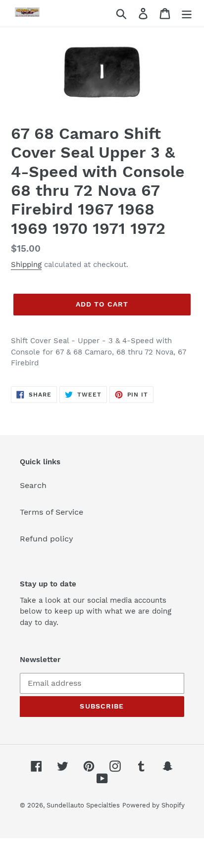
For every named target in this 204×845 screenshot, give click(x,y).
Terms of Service (51, 512)
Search (33, 485)
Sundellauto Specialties (83, 805)
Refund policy (46, 538)
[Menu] (187, 13)
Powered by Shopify (153, 805)
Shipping (26, 264)
